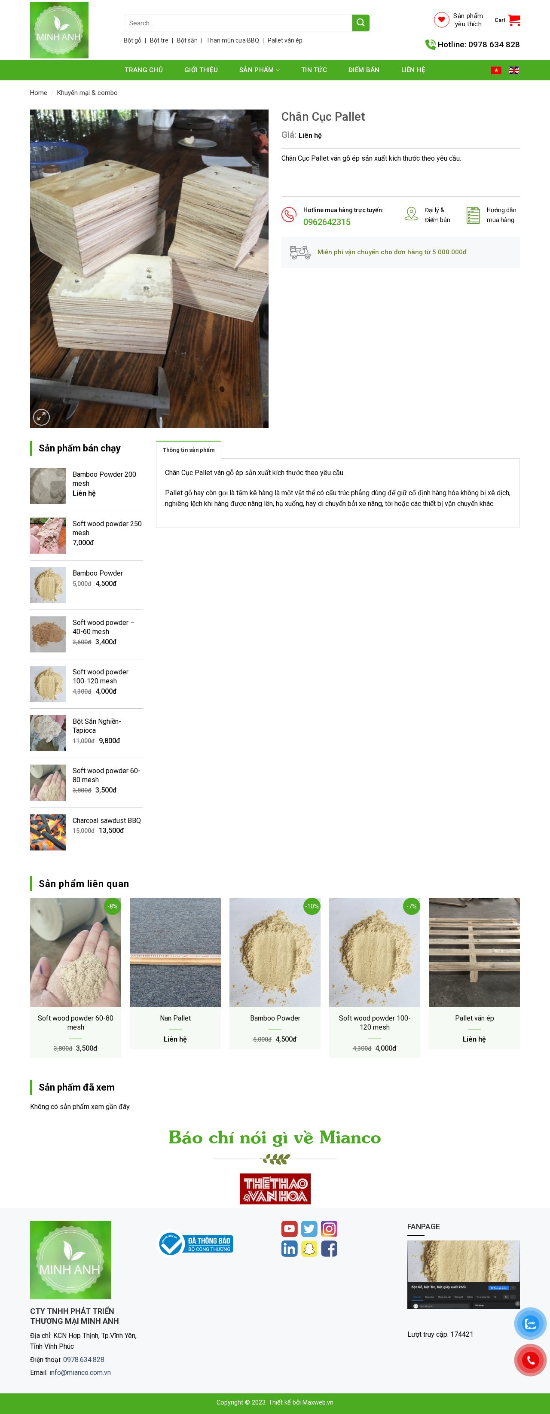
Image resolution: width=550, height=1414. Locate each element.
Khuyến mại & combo (87, 93)
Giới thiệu (201, 70)
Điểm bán (363, 70)
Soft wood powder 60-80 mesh (107, 775)
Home (38, 93)
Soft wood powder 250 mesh (107, 528)
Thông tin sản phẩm (189, 450)
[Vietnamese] (496, 70)
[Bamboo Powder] (275, 952)
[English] (514, 70)
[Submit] (361, 23)
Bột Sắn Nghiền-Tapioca (97, 725)
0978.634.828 (83, 1360)
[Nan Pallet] (175, 952)
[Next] (519, 981)
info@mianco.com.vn (80, 1372)
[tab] (189, 450)
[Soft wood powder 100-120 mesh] (374, 952)
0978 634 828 (494, 44)
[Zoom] (41, 417)
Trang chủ (144, 70)
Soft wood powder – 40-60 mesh (103, 627)
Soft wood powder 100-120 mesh (100, 676)
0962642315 (327, 222)
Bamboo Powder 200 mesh (104, 479)
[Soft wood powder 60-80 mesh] (75, 952)
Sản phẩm (256, 70)
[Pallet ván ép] (474, 952)
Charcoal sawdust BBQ (107, 821)
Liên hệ (413, 70)
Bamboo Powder (98, 573)
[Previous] (30, 981)
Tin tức (314, 70)
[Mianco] (70, 30)
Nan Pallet (175, 1018)
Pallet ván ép (474, 1018)
